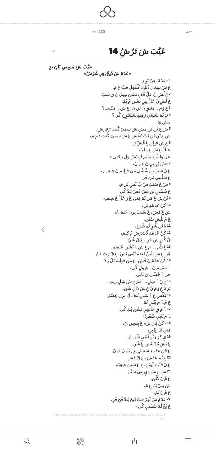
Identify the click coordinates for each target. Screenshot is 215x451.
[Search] (27, 440)
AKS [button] (101, 31)
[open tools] (189, 32)
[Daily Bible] (80, 440)
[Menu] (188, 440)
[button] (94, 31)
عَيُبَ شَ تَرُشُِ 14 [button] (137, 52)
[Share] (134, 440)
